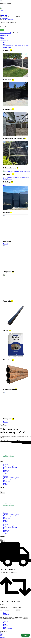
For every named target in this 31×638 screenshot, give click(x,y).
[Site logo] (3, 15)
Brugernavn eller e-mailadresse (8, 22)
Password (3, 27)
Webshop (5, 473)
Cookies (5, 464)
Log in (2, 30)
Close (1, 633)
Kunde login (6, 470)
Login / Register (7, 628)
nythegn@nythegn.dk (8, 456)
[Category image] (17, 47)
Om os (5, 468)
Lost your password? (5, 33)
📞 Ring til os (25, 635)
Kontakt (5, 471)
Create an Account (8, 19)
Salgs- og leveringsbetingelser (11, 466)
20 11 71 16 (8, 455)
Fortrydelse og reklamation (10, 467)
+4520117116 (3, 10)
